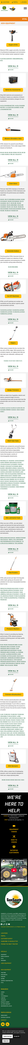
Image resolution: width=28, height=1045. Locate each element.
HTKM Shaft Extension (11, 466)
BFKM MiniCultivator (15, 462)
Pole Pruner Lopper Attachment (9, 590)
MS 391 (2, 199)
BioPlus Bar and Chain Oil (7, 537)
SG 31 (22, 780)
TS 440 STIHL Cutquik (18, 310)
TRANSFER (3, 1000)
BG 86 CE (7, 154)
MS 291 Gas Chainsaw (15, 208)
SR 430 (8, 780)
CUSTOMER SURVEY (7, 939)
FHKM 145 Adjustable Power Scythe (14, 474)
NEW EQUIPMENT (6, 970)
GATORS (3, 978)
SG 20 (16, 780)
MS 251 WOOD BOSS (12, 205)
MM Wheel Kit (4, 460)
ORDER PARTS (4, 1015)
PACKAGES (3, 960)
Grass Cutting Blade (12, 727)
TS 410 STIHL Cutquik (6, 310)
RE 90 (1, 644)
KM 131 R (22, 479)
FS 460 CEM (14, 714)
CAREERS (3, 998)
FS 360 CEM (7, 714)
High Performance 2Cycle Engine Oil (11, 541)
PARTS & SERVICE (5, 956)
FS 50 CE (13, 720)
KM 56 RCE (11, 460)
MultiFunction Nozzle (6, 659)
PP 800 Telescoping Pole (11, 598)
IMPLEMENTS (4, 974)
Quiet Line (9, 733)
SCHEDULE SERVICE (5, 1017)
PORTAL (3, 936)
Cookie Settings (8, 1036)
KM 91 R (2, 481)
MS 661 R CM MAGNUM (13, 201)
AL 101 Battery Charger (12, 107)
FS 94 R (20, 723)
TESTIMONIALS (4, 996)
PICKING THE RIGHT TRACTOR (9, 944)
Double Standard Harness (8, 725)
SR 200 (4, 780)
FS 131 (22, 722)
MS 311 (23, 208)
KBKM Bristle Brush (11, 468)
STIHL (2, 958)
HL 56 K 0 (2, 408)
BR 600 (15, 152)
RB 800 (16, 665)
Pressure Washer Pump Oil (8, 661)
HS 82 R (22, 409)
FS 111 (9, 722)
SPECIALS (4, 951)
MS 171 (8, 203)
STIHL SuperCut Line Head (11, 731)
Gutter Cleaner (11, 656)
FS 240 (7, 723)
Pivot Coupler (18, 659)
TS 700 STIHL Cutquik (19, 312)
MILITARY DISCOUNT (5, 1004)
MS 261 (15, 207)
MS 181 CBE (13, 203)
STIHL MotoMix (19, 543)
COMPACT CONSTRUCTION (7, 980)
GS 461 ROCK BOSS (13, 267)
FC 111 (20, 361)
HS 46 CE (13, 409)
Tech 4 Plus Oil (9, 665)
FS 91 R (15, 723)
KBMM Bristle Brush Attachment (9, 483)
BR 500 (11, 152)
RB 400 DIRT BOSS (13, 644)
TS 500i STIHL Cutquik (6, 312)
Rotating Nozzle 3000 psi (13, 663)
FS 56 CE (18, 720)
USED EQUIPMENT (6, 963)
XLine (1, 714)
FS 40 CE (8, 720)
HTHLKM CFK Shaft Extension (8, 464)
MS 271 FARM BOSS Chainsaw (12, 199)
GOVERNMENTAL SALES (6, 1006)
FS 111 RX (18, 722)
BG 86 (3, 154)
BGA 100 (12, 154)
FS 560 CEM (21, 714)
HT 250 (21, 594)
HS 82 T (2, 411)
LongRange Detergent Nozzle (16, 658)
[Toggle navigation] (25, 8)
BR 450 (6, 152)
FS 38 (3, 720)
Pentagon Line (11, 735)
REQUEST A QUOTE (5, 1002)
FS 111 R (13, 722)
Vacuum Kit (18, 154)
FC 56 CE (6, 361)
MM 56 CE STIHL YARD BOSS (17, 481)
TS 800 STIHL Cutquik (6, 313)
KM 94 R (7, 481)
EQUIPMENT (3, 954)
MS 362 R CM (14, 210)
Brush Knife (10, 729)
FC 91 (13, 361)
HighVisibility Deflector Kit (8, 716)
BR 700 (19, 152)
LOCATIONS (4, 933)
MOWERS (3, 976)
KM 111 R (17, 479)
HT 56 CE (21, 588)
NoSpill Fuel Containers (16, 539)
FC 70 (10, 361)
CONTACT (3, 1020)
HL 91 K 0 (8, 408)
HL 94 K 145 (19, 408)
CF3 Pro (15, 733)
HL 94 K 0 (13, 408)
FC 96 (17, 361)
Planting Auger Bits (6, 58)
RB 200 (6, 644)
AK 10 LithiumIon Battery (7, 105)
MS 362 (2, 210)
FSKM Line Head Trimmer (7, 479)
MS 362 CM (8, 210)
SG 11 (19, 780)
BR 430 (2, 152)
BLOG (2, 994)
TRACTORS (3, 972)
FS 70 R (11, 723)
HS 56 (18, 409)
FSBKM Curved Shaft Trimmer (8, 475)
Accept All (16, 1036)
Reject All (5, 1041)
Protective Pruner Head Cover (9, 588)
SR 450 (12, 780)
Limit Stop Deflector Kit (16, 718)
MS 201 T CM (10, 207)
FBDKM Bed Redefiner (14, 470)
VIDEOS (2, 992)
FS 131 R (2, 723)
